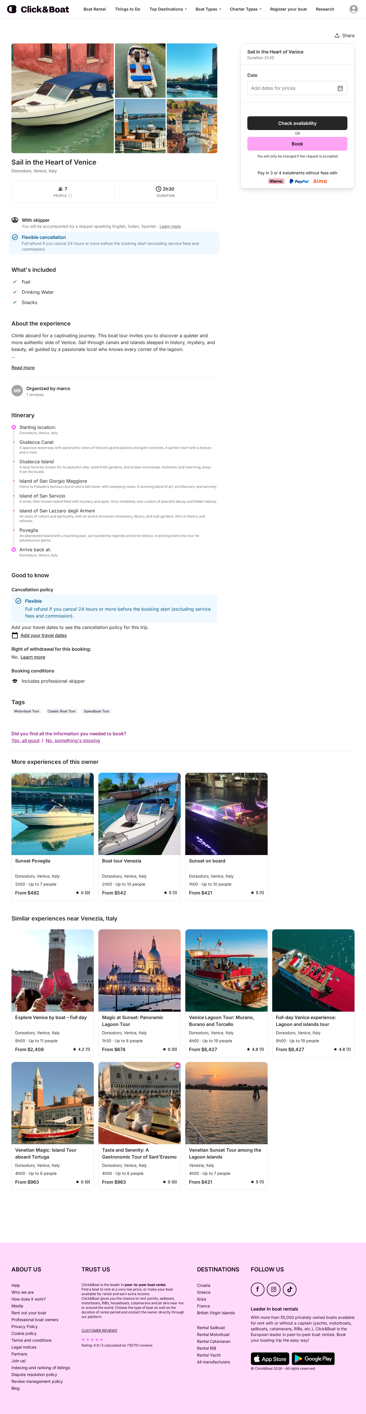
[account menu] (353, 9)
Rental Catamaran (213, 1341)
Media (17, 1305)
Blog (15, 1388)
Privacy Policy (24, 1326)
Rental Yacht (209, 1355)
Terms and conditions (31, 1340)
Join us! (18, 1360)
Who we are (22, 1292)
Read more (23, 367)
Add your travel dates (44, 635)
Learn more (33, 657)
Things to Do (127, 9)
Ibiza (201, 1299)
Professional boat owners (34, 1319)
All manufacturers (213, 1361)
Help (15, 1285)
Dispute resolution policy (34, 1374)
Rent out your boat (28, 1312)
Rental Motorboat (213, 1334)
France (203, 1305)
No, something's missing (73, 740)
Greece (203, 1292)
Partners (19, 1353)
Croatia (203, 1285)
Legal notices (23, 1347)
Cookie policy (24, 1333)
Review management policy (37, 1381)
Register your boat (288, 9)
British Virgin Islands (216, 1312)
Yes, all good (25, 740)
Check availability (297, 123)
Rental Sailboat (211, 1327)
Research (325, 9)
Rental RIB (206, 1348)
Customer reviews (99, 1330)
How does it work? (28, 1299)
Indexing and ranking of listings (40, 1367)
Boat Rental (94, 9)
